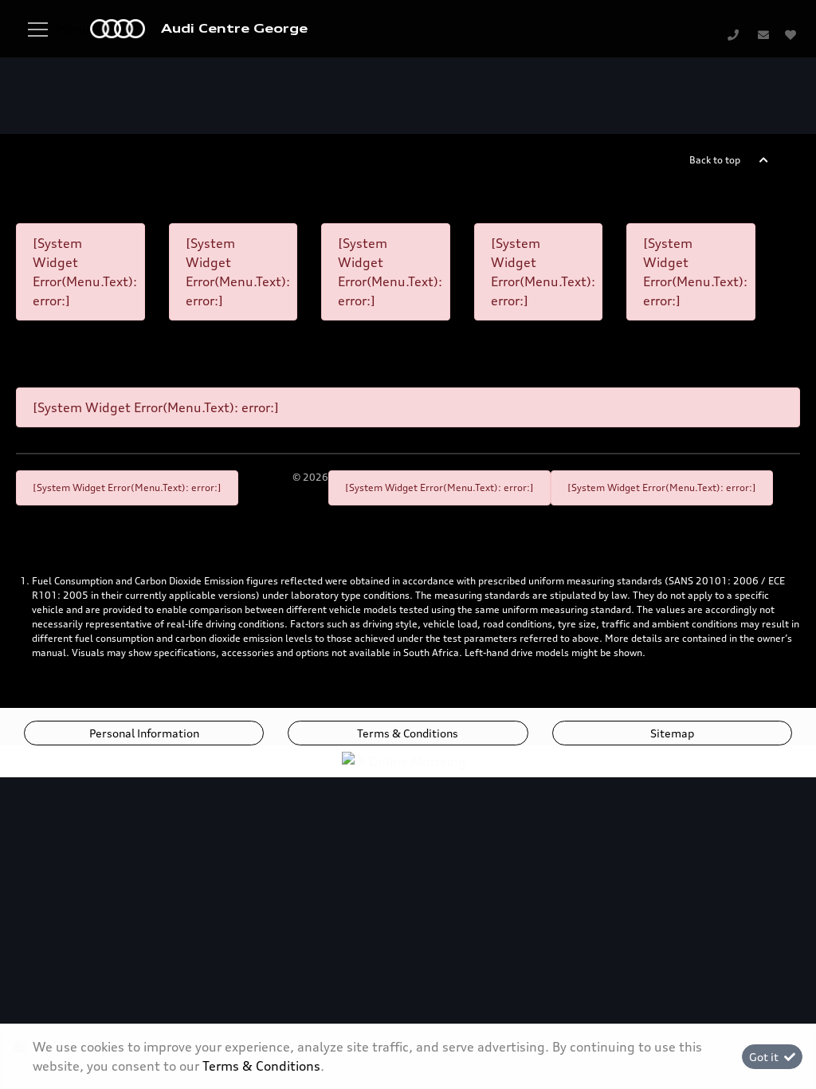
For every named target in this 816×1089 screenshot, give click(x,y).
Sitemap (672, 733)
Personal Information (144, 733)
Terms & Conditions (407, 733)
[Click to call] (733, 34)
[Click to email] (763, 34)
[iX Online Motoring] (408, 760)
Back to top (714, 160)
